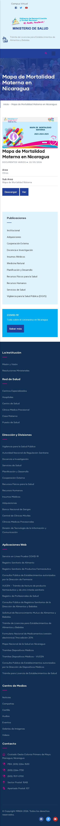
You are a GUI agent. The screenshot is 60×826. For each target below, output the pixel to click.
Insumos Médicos (16, 257)
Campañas (8, 704)
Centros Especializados (14, 391)
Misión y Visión (10, 364)
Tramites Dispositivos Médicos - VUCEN (23, 657)
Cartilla (6, 710)
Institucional (13, 231)
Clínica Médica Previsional (15, 410)
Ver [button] (24, 192)
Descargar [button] (11, 192)
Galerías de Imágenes (13, 729)
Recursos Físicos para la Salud (22, 277)
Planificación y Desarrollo (19, 270)
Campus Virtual (19, 4)
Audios (6, 716)
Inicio (6, 104)
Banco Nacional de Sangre (16, 509)
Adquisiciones (14, 237)
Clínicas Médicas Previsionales (18, 522)
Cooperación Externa (18, 244)
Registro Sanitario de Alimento (18, 563)
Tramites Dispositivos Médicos (18, 650)
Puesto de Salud (11, 422)
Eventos (6, 723)
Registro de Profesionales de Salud (20, 596)
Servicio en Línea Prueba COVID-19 (20, 556)
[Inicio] (30, 25)
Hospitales (7, 397)
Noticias (6, 697)
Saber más (15, 328)
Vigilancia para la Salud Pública (18, 447)
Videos (5, 735)
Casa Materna (9, 416)
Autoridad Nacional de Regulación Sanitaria (25, 453)
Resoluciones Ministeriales (15, 371)
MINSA (19, 811)
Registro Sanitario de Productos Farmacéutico (26, 569)
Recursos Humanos (16, 283)
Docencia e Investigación (20, 250)
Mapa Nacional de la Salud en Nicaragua (23, 644)
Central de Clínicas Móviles (16, 516)
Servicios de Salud (16, 290)
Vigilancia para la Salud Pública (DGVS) (26, 296)
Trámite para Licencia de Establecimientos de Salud (29, 673)
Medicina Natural (15, 264)
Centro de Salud (11, 404)
